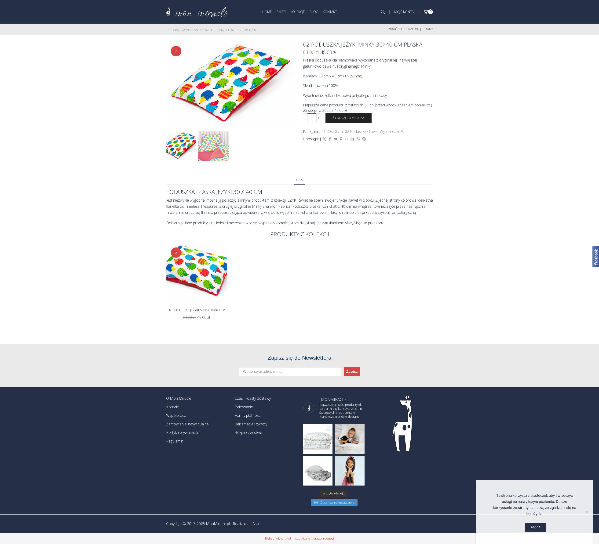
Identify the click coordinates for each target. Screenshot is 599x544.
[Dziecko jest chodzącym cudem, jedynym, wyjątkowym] (349, 471)
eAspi (254, 523)
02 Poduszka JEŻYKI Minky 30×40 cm (196, 310)
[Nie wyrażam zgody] (587, 512)
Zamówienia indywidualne (187, 424)
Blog (314, 12)
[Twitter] (324, 139)
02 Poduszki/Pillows (220, 30)
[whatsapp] (358, 139)
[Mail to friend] (346, 139)
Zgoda (536, 527)
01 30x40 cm (248, 30)
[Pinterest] (341, 139)
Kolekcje (297, 12)
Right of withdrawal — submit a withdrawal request (299, 538)
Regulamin (174, 441)
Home (267, 12)
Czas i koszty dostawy (253, 398)
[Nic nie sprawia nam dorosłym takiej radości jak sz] (349, 439)
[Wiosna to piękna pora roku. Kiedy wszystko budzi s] (317, 439)
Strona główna (178, 30)
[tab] (299, 180)
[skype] (363, 139)
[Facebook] (330, 139)
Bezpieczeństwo (248, 432)
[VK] (335, 139)
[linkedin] (352, 139)
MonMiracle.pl (218, 523)
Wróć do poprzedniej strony (410, 29)
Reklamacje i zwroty (251, 424)
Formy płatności (248, 415)
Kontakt (330, 12)
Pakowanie (244, 407)
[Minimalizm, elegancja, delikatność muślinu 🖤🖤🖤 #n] (317, 471)
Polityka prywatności (183, 432)
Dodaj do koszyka (350, 118)
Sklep (281, 12)
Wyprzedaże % (392, 131)
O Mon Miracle (178, 398)
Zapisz (352, 372)
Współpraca (176, 415)
